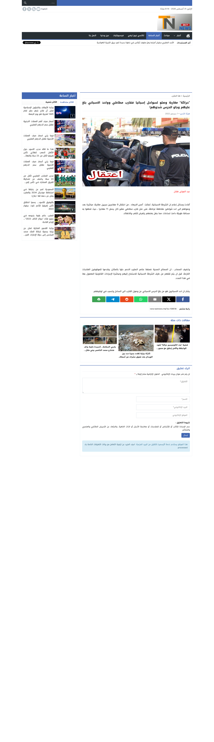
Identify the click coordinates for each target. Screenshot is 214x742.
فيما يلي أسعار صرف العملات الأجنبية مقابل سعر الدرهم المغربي (38, 165)
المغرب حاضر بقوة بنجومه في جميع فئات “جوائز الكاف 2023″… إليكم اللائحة (38, 219)
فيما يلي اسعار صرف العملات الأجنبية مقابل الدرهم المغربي (38, 137)
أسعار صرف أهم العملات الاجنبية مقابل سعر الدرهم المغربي (38, 123)
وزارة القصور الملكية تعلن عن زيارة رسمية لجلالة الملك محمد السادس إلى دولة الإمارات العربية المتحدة (38, 233)
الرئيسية (188, 35)
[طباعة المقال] (99, 299)
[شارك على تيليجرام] (113, 299)
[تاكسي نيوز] (107, 22)
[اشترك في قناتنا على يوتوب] (38, 9)
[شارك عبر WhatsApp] (141, 299)
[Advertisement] (107, 68)
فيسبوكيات (118, 35)
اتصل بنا (92, 35)
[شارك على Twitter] (169, 299)
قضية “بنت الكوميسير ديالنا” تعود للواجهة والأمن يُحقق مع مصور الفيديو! (172, 348)
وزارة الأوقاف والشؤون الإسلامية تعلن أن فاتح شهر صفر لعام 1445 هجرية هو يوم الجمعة (38, 111)
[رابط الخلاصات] (33, 9)
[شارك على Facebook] (183, 299)
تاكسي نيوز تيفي (136, 35)
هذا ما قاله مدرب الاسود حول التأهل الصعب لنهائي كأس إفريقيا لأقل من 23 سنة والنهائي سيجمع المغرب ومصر (38, 154)
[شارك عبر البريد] (155, 299)
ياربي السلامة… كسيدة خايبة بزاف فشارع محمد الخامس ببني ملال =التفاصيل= (100, 350)
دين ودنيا (104, 35)
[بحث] (25, 3)
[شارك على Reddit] (127, 299)
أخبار (179, 35)
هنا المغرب (175, 96)
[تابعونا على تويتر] (28, 9)
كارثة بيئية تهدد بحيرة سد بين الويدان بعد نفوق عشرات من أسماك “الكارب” (136, 357)
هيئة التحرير (185, 113)
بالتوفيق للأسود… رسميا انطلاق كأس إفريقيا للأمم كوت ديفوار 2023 (38, 206)
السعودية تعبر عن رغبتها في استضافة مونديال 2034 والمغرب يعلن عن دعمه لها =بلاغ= (38, 192)
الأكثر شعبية (51, 102)
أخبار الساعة (154, 35)
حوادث (167, 35)
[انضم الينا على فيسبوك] (24, 9)
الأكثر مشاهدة (67, 102)
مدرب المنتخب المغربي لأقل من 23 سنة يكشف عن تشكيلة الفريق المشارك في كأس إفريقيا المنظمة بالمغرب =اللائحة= (38, 181)
